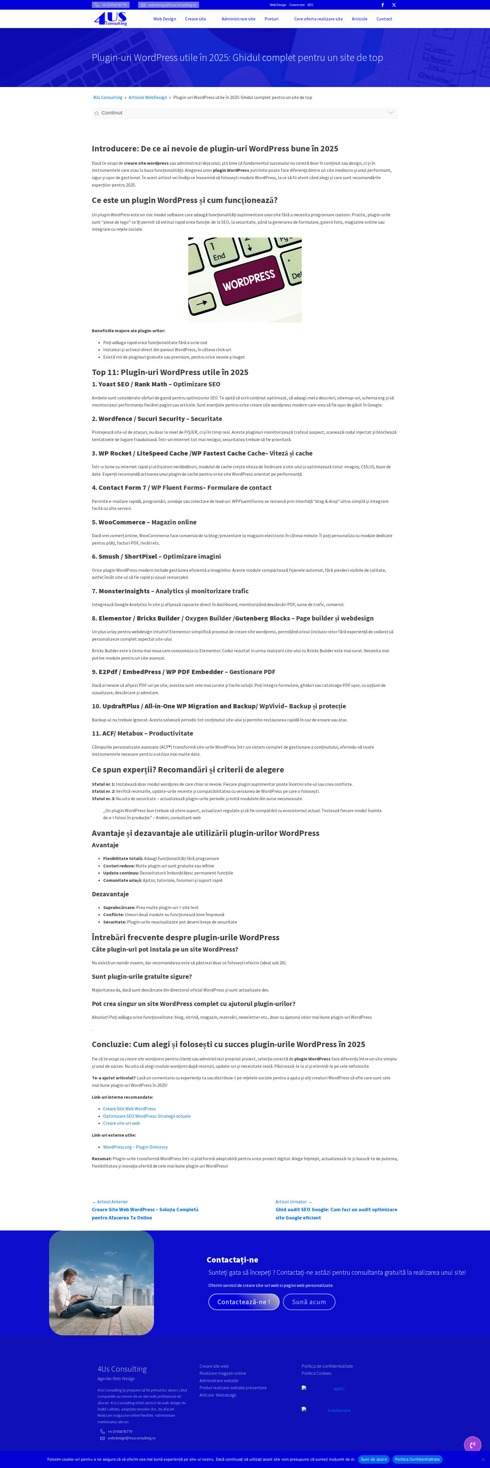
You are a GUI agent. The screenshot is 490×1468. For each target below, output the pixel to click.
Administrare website (219, 1380)
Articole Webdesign (218, 1395)
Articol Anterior (110, 1201)
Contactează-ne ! (244, 1301)
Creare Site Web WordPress (129, 1108)
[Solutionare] (337, 1414)
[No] (483, 1459)
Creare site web (214, 1366)
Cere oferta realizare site (318, 19)
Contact (384, 19)
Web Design (278, 5)
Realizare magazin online (223, 1373)
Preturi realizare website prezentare (233, 1387)
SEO (310, 5)
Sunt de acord (374, 1459)
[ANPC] (337, 1396)
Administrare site (238, 19)
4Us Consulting (107, 97)
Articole (360, 19)
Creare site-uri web (121, 1123)
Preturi (271, 19)
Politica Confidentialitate (417, 1459)
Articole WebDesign (148, 97)
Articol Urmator (294, 1201)
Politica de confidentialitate (327, 1366)
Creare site (297, 5)
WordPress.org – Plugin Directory (135, 1147)
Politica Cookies (316, 1373)
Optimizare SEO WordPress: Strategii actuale (147, 1116)
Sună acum (309, 1301)
